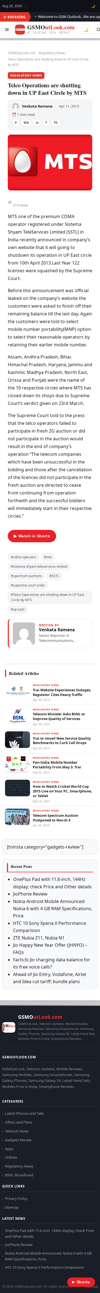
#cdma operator (23, 557)
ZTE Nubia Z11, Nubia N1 (38, 938)
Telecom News (17, 1131)
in (37, 123)
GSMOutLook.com (22, 53)
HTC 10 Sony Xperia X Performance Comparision (44, 1267)
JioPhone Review (30, 894)
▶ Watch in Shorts (32, 536)
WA (26, 123)
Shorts (81, 1282)
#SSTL (54, 576)
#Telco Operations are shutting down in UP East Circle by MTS (47, 597)
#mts (48, 557)
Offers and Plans (18, 1122)
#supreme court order (28, 585)
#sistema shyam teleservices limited (39, 566)
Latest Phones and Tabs (24, 1113)
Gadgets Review (18, 1139)
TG (56, 123)
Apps (9, 1148)
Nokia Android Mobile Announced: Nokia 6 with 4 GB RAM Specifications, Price (52, 908)
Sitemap (12, 1207)
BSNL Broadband (19, 1174)
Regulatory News (52, 53)
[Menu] (7, 29)
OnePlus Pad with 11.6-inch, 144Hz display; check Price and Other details (49, 1233)
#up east (17, 609)
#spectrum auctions (26, 576)
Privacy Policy (16, 1198)
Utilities (11, 1157)
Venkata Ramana (37, 106)
